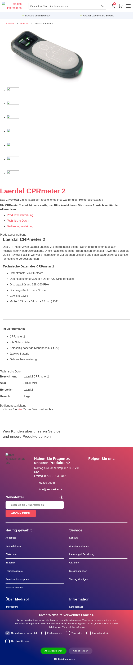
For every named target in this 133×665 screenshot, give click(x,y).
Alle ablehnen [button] (80, 650)
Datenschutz (76, 606)
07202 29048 (47, 482)
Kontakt (73, 537)
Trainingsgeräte (14, 571)
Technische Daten (18, 220)
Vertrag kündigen (78, 579)
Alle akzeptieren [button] (53, 650)
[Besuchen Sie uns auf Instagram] (112, 466)
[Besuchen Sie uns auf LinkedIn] (102, 466)
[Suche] (102, 6)
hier (19, 409)
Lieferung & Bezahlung (81, 554)
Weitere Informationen (73, 626)
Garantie (74, 562)
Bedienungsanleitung (20, 226)
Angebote (11, 537)
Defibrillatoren (13, 546)
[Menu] (128, 5)
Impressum (12, 606)
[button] (66, 659)
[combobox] (67, 6)
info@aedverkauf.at (51, 489)
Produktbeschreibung (20, 215)
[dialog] (66, 637)
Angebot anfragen (79, 546)
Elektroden (11, 554)
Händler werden (14, 587)
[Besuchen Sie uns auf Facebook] (92, 466)
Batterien (10, 562)
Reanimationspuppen (17, 579)
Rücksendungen (78, 571)
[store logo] (12, 6)
